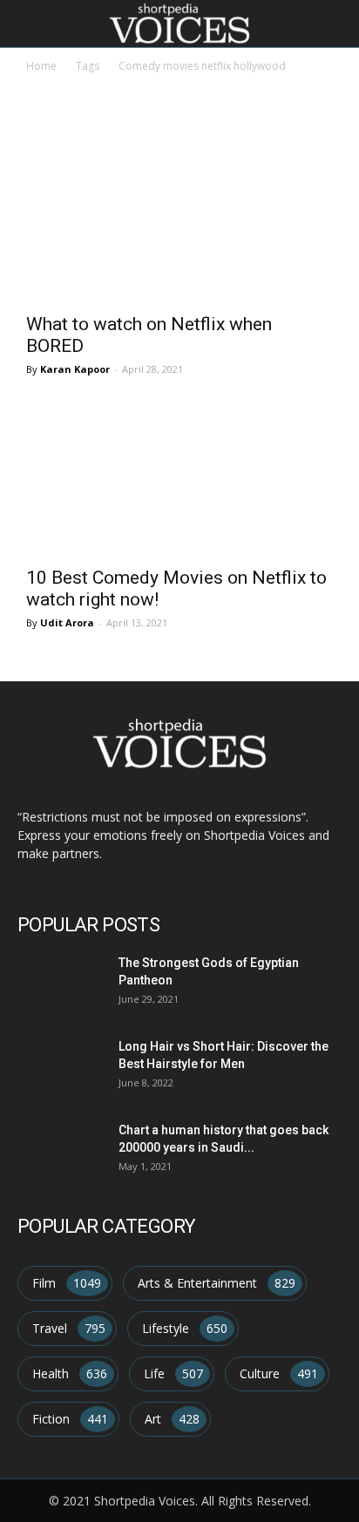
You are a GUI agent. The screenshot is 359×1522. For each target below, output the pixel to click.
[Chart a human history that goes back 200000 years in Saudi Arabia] (57, 1149)
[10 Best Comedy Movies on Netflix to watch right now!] (179, 480)
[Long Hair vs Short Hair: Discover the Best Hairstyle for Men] (57, 1066)
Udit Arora (67, 622)
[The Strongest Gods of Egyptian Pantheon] (57, 982)
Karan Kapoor (75, 368)
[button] (334, 23)
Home (41, 65)
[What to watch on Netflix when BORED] (179, 226)
